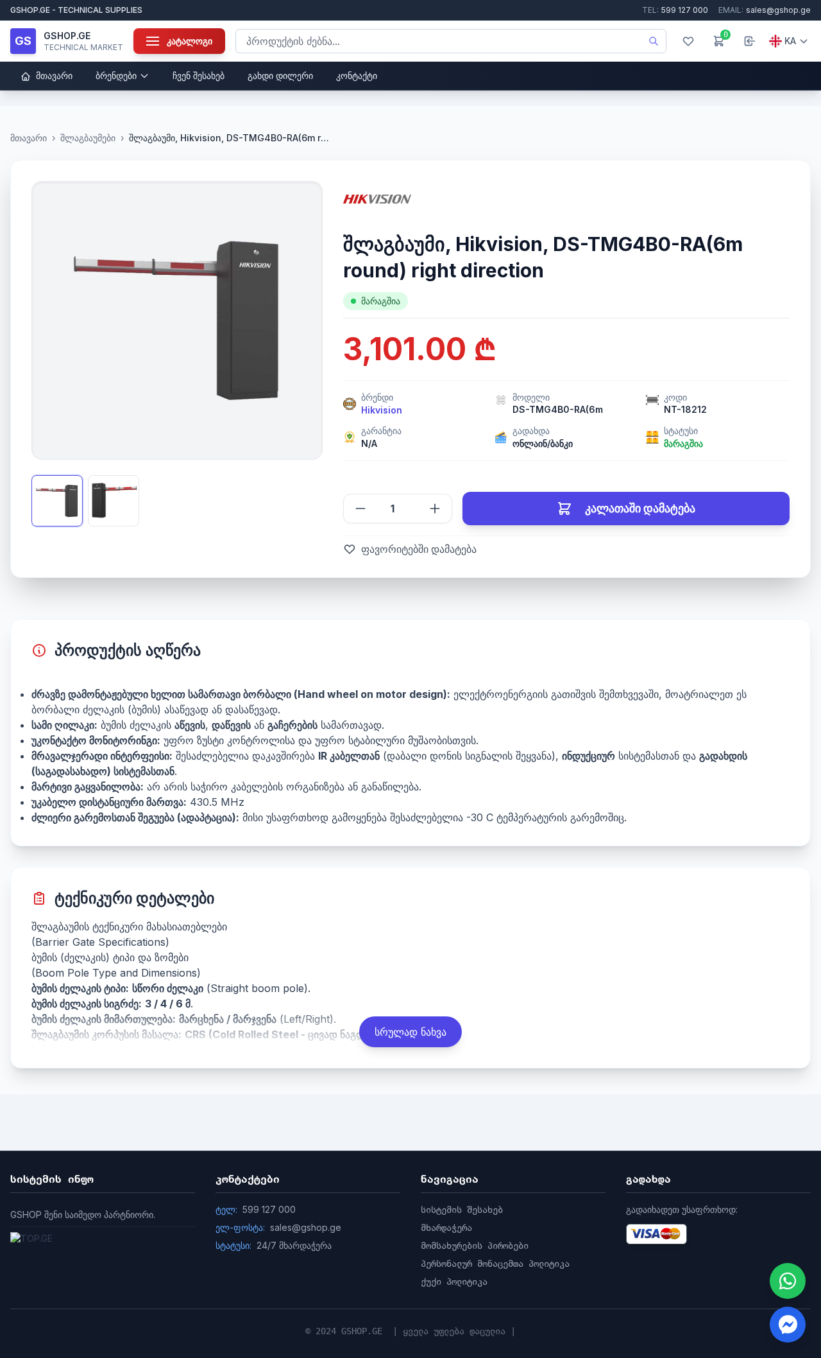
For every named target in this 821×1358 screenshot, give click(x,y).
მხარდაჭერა (446, 1228)
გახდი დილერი (280, 75)
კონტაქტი (356, 75)
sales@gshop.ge (764, 10)
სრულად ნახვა (410, 1031)
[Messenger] (788, 1325)
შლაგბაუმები (87, 137)
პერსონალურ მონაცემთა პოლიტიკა (495, 1263)
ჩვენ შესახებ (198, 75)
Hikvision (381, 410)
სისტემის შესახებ (462, 1210)
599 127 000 (675, 10)
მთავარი (52, 75)
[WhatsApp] (788, 1281)
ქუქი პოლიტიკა (454, 1281)
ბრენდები (116, 75)
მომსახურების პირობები (475, 1245)
